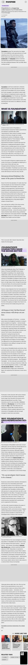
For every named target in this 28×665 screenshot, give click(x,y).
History (4, 659)
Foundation (4, 51)
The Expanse (10, 404)
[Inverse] (11, 2)
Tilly (8, 405)
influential (12, 58)
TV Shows (4, 657)
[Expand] (22, 653)
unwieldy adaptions (6, 96)
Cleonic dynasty (17, 457)
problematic (4, 58)
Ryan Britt (5, 15)
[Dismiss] (26, 653)
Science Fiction (14, 657)
